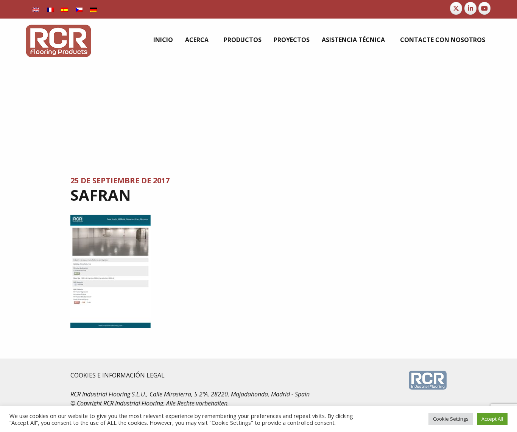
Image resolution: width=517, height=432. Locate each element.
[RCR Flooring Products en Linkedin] (470, 8)
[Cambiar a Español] (65, 9)
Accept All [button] (492, 418)
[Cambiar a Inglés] (36, 9)
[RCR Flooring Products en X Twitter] (456, 8)
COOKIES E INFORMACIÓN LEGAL (117, 375)
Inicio (163, 40)
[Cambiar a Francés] (50, 9)
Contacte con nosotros (442, 40)
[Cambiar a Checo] (79, 9)
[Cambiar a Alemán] (93, 9)
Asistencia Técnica (353, 40)
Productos (243, 40)
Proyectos (292, 40)
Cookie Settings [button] (451, 418)
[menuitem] (163, 40)
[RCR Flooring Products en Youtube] (484, 8)
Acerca (197, 40)
